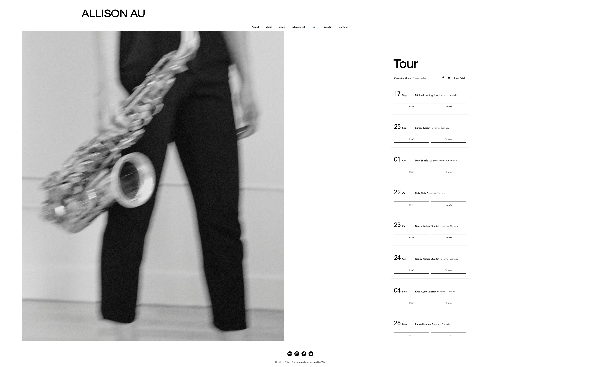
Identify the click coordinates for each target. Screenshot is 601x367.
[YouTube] (310, 353)
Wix (323, 362)
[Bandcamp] (289, 353)
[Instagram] (296, 353)
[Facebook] (303, 353)
